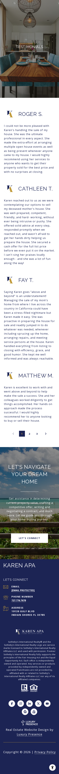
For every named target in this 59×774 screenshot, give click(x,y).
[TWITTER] (38, 703)
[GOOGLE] (25, 711)
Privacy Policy (45, 752)
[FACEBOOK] (12, 703)
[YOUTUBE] (47, 703)
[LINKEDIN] (29, 703)
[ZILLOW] (34, 711)
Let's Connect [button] (29, 538)
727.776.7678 (18, 600)
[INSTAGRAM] (20, 703)
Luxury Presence (29, 734)
